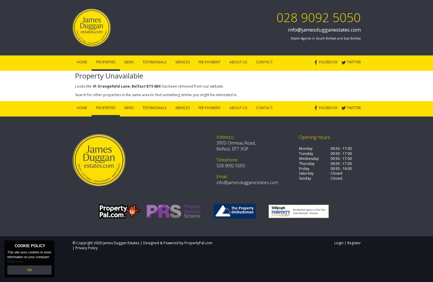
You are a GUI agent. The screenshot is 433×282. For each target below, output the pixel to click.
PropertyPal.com (198, 242)
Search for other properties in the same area (112, 94)
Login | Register (347, 242)
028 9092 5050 (319, 17)
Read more (15, 261)
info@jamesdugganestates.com (324, 29)
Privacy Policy (86, 247)
